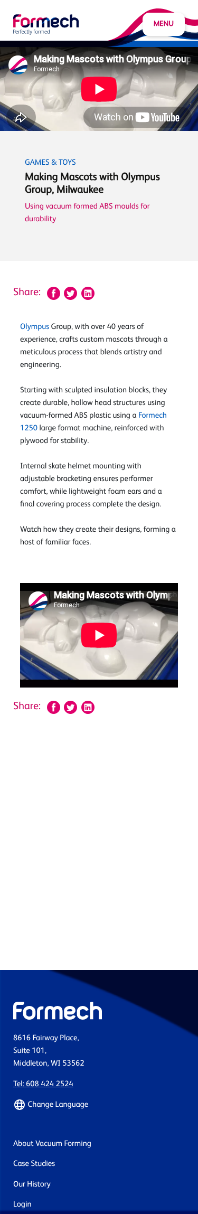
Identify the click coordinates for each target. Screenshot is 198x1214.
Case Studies (34, 1164)
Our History (32, 1185)
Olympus (34, 327)
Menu (164, 24)
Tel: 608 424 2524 (43, 1084)
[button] (99, 1105)
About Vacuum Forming (52, 1144)
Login (22, 1205)
